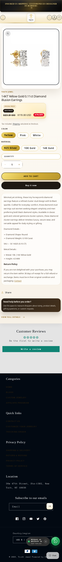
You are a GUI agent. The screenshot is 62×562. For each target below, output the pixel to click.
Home (9, 387)
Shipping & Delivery (18, 450)
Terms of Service (17, 466)
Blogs (10, 392)
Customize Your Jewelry (21, 426)
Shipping (16, 124)
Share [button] (8, 292)
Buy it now (31, 185)
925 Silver (10, 147)
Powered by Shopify (42, 557)
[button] (2, 17)
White (37, 135)
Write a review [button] (31, 349)
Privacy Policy (15, 461)
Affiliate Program (17, 403)
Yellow (8, 135)
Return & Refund (16, 455)
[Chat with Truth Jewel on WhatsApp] (55, 541)
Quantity (9, 156)
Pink (23, 135)
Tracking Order (16, 432)
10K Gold (30, 148)
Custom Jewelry (16, 397)
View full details (10, 317)
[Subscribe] (49, 506)
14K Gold (48, 148)
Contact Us (13, 421)
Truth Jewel (24, 557)
